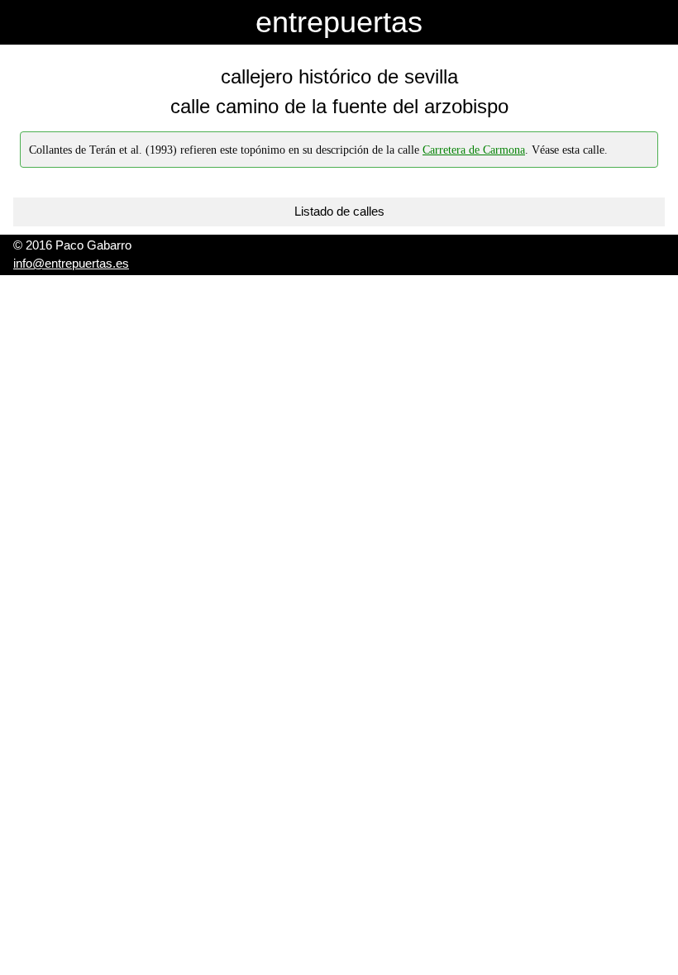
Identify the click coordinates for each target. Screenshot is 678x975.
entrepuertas (339, 22)
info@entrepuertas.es (71, 263)
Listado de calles (339, 211)
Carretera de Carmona (474, 150)
